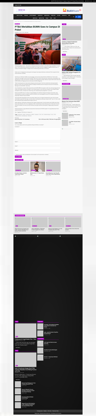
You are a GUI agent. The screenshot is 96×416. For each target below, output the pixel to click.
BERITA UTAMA (19, 15)
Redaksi (45, 411)
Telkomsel (29, 115)
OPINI (51, 18)
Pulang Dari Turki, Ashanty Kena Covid (65, 116)
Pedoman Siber (55, 411)
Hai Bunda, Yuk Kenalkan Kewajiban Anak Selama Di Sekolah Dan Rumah (40, 326)
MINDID (33, 114)
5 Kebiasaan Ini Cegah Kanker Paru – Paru (25, 330)
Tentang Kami (40, 411)
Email (16, 146)
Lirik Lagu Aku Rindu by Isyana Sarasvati (40, 344)
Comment (17, 126)
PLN (42, 114)
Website (16, 150)
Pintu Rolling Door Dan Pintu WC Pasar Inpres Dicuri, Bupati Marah (53, 167)
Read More (65, 51)
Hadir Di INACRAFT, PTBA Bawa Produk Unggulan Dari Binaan (40, 222)
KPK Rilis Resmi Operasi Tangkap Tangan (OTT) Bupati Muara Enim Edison (58, 1)
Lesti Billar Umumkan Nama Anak (65, 123)
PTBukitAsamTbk (18, 115)
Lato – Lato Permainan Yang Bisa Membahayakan (40, 333)
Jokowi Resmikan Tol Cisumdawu (22, 118)
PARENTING (53, 15)
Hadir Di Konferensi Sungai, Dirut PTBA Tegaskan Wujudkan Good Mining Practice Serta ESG (23, 222)
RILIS (55, 18)
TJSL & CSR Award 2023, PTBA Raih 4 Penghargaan (50, 118)
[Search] (73, 17)
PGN (40, 114)
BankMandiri (20, 114)
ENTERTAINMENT (33, 15)
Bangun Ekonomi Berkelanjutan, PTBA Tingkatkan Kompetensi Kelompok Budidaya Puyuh (18, 405)
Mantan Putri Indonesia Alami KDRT (71, 93)
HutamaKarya (28, 114)
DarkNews (53, 413)
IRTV (79, 16)
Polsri (52, 114)
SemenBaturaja (24, 115)
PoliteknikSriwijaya (47, 114)
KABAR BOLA (40, 15)
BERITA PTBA (41, 18)
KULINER (58, 15)
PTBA (55, 114)
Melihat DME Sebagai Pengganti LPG (71, 64)
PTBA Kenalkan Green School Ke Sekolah (73, 222)
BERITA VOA (35, 18)
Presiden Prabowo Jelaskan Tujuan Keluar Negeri (22, 167)
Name (16, 141)
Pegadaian (36, 114)
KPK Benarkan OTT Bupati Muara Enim (37, 167)
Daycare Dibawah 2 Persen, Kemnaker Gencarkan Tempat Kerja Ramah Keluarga (18, 391)
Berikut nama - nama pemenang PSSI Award (86, 1)
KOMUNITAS (64, 15)
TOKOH (47, 18)
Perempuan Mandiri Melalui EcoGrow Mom (18, 398)
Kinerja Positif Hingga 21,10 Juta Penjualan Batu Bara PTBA (56, 222)
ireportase (17, 32)
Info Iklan (50, 411)
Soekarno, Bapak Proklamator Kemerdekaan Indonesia (71, 33)
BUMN (24, 114)
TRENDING (26, 15)
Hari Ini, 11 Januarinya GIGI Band (40, 357)
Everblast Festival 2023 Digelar (40, 350)
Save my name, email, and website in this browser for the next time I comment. (32, 154)
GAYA (69, 15)
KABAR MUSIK (46, 15)
